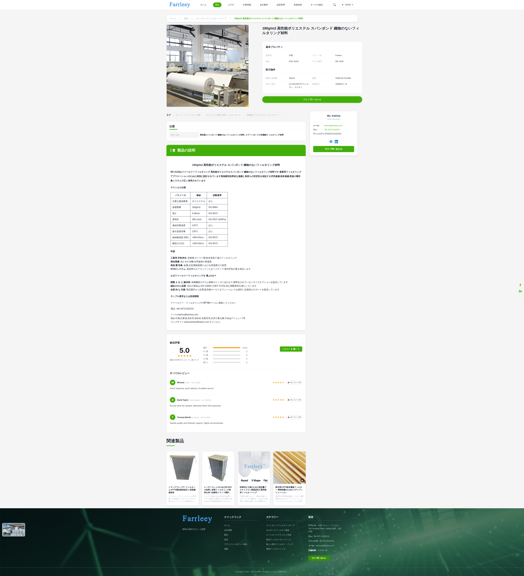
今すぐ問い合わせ (333, 149)
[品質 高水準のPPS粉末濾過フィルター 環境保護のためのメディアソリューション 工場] (289, 467)
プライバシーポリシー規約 (235, 544)
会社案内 (264, 5)
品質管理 (281, 5)
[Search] (334, 5)
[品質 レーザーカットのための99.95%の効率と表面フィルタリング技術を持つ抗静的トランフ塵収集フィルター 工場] (218, 467)
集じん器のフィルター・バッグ (279, 544)
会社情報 (228, 530)
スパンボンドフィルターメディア (280, 525)
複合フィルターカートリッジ (278, 539)
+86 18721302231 (332, 130)
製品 (217, 5)
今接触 (183, 501)
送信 (226, 539)
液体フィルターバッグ (275, 549)
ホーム (203, 5)
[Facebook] (331, 141)
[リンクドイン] (520, 291)
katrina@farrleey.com (333, 125)
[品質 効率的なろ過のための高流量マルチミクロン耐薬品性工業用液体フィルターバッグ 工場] (254, 467)
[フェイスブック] (520, 285)
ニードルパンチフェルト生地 (278, 535)
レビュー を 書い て (291, 349)
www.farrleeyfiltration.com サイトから (202, 322)
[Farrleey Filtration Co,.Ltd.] (180, 5)
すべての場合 (317, 5)
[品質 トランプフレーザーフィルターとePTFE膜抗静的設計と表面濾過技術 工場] (182, 467)
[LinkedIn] (336, 141)
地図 (226, 549)
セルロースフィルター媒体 (277, 530)
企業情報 (247, 5)
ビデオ (231, 5)
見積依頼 (298, 5)
